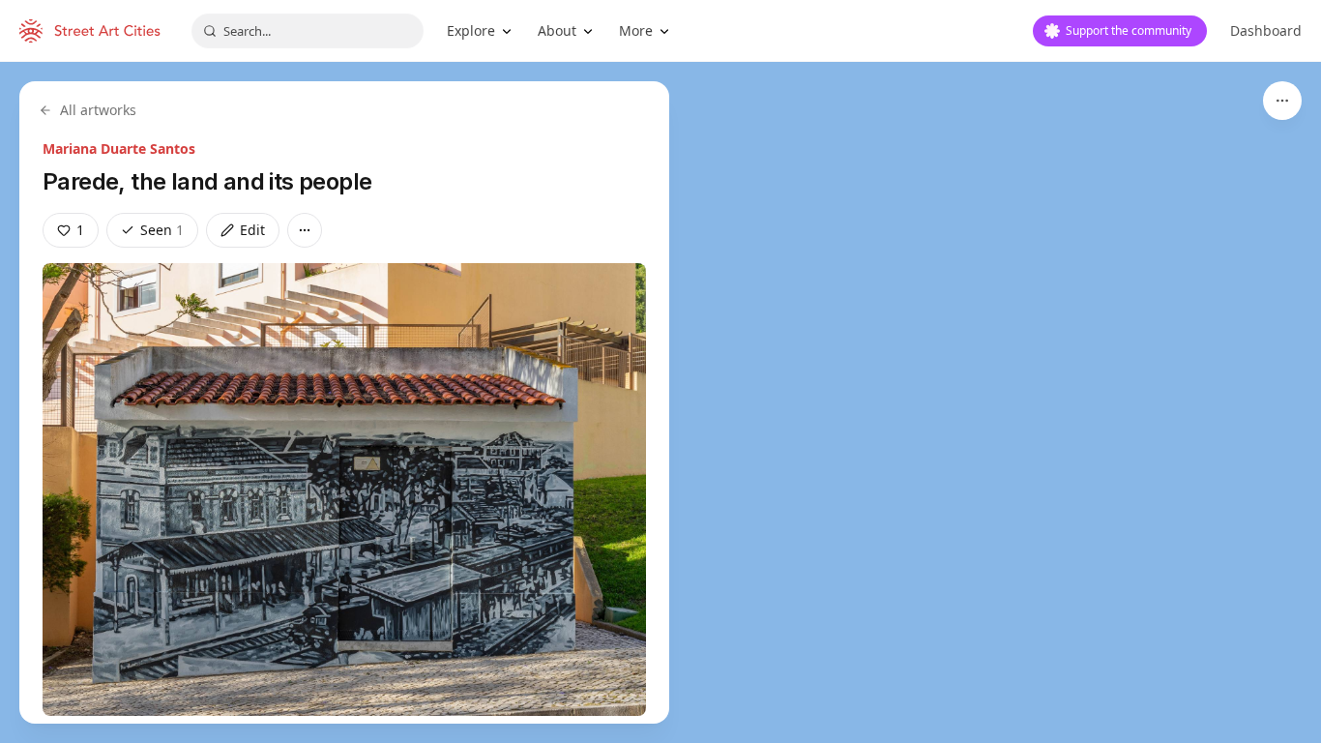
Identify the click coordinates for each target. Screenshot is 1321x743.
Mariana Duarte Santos (119, 148)
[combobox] (307, 31)
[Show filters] (1282, 100)
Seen (162, 230)
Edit (252, 230)
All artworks (98, 110)
